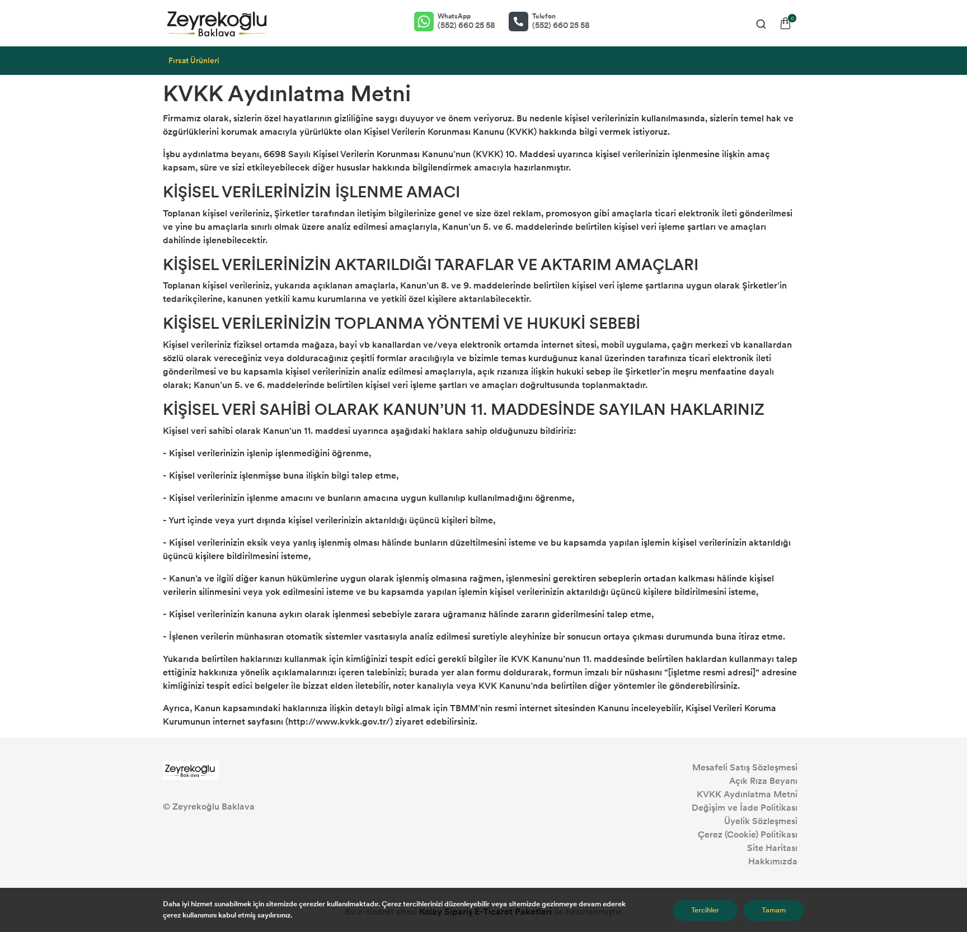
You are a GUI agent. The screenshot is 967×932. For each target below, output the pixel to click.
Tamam (774, 910)
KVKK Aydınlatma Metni (747, 794)
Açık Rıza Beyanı (763, 780)
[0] (785, 23)
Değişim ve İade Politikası (744, 807)
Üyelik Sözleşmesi (760, 821)
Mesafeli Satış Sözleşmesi (744, 767)
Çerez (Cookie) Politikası (747, 834)
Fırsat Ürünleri (193, 60)
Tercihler (705, 910)
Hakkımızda (772, 861)
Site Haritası (772, 847)
